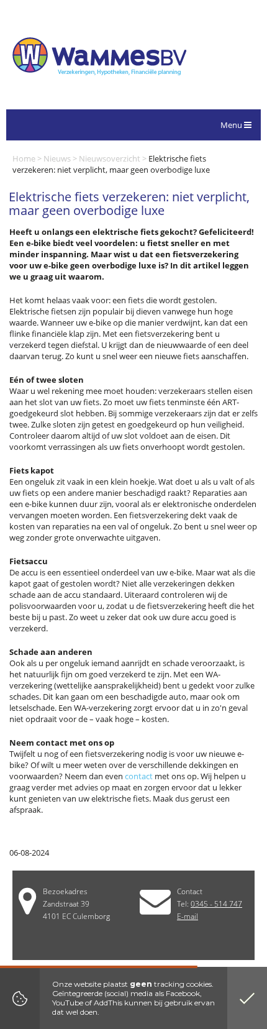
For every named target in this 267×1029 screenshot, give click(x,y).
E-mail (187, 916)
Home (23, 158)
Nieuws (57, 158)
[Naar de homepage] (99, 57)
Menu (232, 124)
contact (139, 776)
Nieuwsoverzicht (109, 158)
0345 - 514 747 (216, 904)
